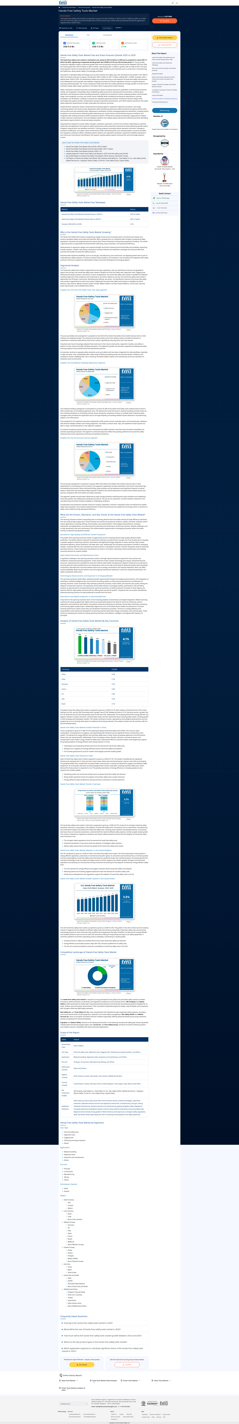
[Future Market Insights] (63, 3)
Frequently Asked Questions (160, 102)
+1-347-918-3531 (125, 1406)
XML (164, 1417)
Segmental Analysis (157, 74)
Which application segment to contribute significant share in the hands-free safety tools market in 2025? (102, 1349)
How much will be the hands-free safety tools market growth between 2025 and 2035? (103, 1335)
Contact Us (114, 1419)
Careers (122, 1414)
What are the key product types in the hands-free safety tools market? (95, 1342)
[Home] (60, 7)
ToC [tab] (88, 35)
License (118, 28)
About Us (114, 1414)
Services (70, 1411)
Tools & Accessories (84, 7)
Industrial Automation (69, 7)
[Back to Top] (234, 1408)
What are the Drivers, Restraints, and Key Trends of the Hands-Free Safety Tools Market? (163, 79)
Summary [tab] (69, 35)
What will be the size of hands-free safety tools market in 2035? (92, 1329)
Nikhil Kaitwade (82, 28)
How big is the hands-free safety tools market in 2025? (88, 1323)
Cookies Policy (146, 1417)
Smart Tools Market (161, 1381)
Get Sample (83, 1365)
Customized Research (89, 1414)
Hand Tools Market (68, 1381)
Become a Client (115, 1417)
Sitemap (158, 1417)
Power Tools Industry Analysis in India (73, 1389)
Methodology (165, 110)
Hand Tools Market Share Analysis (104, 1381)
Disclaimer (145, 1414)
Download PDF (165, 45)
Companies (107, 35)
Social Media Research (90, 1417)
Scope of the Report (157, 95)
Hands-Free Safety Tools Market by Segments (164, 98)
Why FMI (129, 1414)
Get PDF (128, 1365)
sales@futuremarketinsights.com (106, 1406)
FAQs (153, 1417)
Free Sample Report (166, 38)
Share (128, 194)
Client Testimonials (128, 1417)
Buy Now (165, 21)
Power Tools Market (130, 1381)
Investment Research (75, 1417)
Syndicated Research (74, 1414)
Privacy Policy (166, 1414)
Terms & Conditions (155, 1414)
